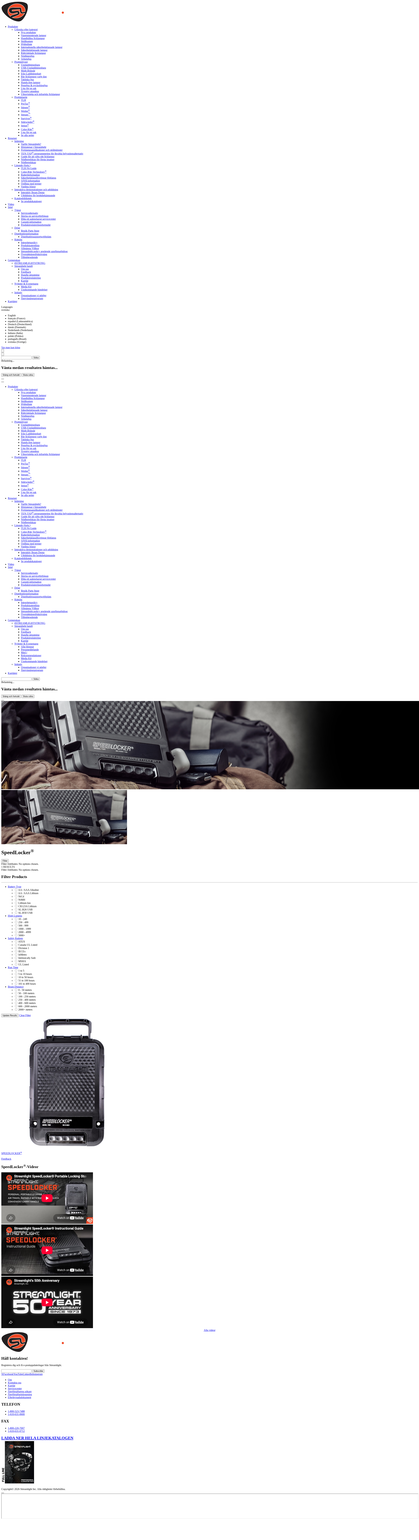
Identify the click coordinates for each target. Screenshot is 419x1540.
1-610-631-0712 (16, 1431)
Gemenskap (14, 620)
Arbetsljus (26, 59)
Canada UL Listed (27, 944)
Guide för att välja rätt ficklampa (37, 156)
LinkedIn (27, 1374)
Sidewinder (27, 122)
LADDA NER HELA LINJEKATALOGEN (37, 1438)
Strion (25, 125)
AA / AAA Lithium (28, 893)
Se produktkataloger (31, 201)
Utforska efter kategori (26, 29)
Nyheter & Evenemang (26, 283)
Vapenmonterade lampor (33, 35)
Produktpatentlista (30, 245)
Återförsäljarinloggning (20, 1394)
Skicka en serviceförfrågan (34, 216)
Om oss (25, 269)
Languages (7, 307)
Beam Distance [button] (16, 986)
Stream (25, 114)
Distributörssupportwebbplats (36, 236)
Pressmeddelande (30, 649)
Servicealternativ (29, 213)
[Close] (2, 700)
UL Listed (23, 964)
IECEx (22, 951)
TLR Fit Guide (28, 168)
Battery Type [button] (14, 886)
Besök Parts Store (30, 230)
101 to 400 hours (27, 983)
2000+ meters (25, 1009)
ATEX (21, 941)
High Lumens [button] (15, 915)
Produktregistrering (31, 277)
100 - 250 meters (27, 996)
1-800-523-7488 (16, 1411)
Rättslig (18, 239)
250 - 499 (23, 922)
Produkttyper (21, 61)
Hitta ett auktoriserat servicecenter (38, 219)
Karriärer (12, 301)
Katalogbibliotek (23, 198)
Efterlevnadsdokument (19, 1397)
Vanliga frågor (28, 186)
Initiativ (18, 292)
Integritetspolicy (29, 242)
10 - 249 (22, 919)
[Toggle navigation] (2, 381)
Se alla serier (27, 135)
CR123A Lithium (27, 906)
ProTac (25, 103)
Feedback (26, 272)
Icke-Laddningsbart (31, 73)
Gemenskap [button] (14, 260)
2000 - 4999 (24, 932)
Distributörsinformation (26, 233)
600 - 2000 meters (27, 1006)
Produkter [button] (13, 26)
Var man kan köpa (10, 347)
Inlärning (19, 141)
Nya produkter (28, 32)
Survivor (26, 118)
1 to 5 (21, 970)
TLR (23, 100)
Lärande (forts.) (22, 165)
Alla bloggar (27, 646)
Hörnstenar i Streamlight (33, 147)
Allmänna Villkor (30, 248)
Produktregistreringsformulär (36, 224)
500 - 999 (23, 925)
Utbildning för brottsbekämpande (38, 195)
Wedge (25, 111)
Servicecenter (15, 1388)
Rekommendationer (31, 655)
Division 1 (23, 948)
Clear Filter (25, 1015)
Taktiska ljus (27, 79)
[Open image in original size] (54, 21)
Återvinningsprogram (32, 298)
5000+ (21, 935)
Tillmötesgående (29, 257)
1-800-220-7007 (16, 1428)
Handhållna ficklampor (33, 38)
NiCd (21, 896)
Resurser (12, 498)
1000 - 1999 (24, 928)
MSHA (22, 961)
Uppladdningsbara (30, 64)
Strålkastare (27, 41)
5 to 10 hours (25, 974)
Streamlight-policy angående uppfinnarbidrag (44, 251)
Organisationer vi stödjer (33, 295)
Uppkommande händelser (34, 289)
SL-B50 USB (25, 912)
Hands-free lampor (30, 82)
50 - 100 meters (26, 993)
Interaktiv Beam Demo (33, 192)
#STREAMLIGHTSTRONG (29, 263)
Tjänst (17, 210)
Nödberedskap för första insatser (37, 159)
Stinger (25, 107)
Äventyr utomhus (30, 91)
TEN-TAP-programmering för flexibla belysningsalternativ (52, 153)
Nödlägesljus (27, 56)
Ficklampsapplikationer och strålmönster (42, 150)
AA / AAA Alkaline (28, 890)
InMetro (22, 954)
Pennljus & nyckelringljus (34, 85)
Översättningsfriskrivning (34, 254)
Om (10, 1379)
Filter (5, 861)
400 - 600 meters (27, 1003)
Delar (17, 227)
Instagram (37, 1374)
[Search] (2, 350)
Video (11, 204)
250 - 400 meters (27, 999)
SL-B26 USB (25, 909)
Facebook (8, 1374)
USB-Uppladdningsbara (33, 67)
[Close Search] (2, 378)
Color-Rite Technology (33, 172)
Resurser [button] (12, 138)
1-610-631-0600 (16, 1414)
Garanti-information (31, 222)
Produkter (13, 386)
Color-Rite (27, 129)
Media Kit (26, 286)
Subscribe (38, 1371)
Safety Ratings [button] (15, 938)
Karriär (24, 280)
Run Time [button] (13, 967)
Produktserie (20, 97)
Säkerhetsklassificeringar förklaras (38, 177)
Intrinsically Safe (27, 958)
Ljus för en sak (28, 88)
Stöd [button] (10, 207)
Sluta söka (28, 375)
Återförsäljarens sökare (20, 1391)
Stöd (10, 567)
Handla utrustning (30, 275)
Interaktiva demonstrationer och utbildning (36, 189)
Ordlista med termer (31, 183)
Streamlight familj (23, 266)
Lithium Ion (24, 903)
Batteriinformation (30, 174)
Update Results (10, 1015)
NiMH (21, 899)
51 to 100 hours (26, 980)
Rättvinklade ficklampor (33, 53)
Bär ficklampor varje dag (34, 76)
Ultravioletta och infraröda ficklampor (40, 94)
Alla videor (209, 1330)
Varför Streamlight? (31, 144)
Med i (24, 652)
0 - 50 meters (25, 990)
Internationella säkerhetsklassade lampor (41, 47)
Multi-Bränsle (28, 70)
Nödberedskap (28, 162)
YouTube (18, 1374)
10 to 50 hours (25, 977)
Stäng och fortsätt (11, 375)
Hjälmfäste (26, 44)
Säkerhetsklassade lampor (34, 50)
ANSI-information (30, 180)
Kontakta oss (14, 1382)
